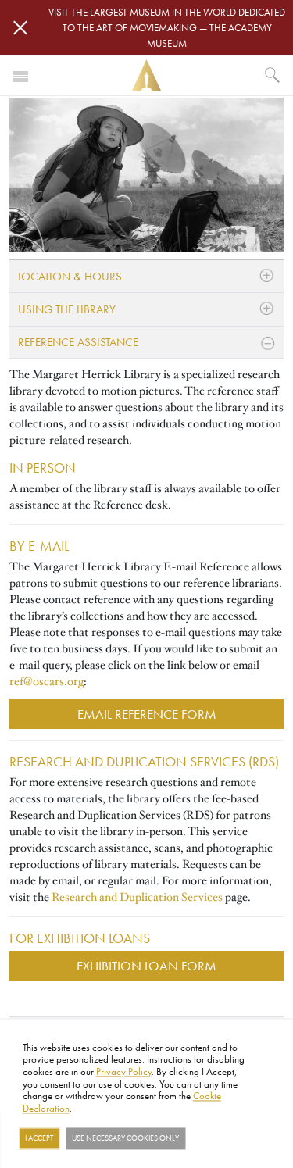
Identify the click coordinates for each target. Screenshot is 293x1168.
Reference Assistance (78, 341)
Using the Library (67, 309)
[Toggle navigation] (20, 75)
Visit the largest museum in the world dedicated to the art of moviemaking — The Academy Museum (166, 27)
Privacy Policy (124, 1071)
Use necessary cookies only (125, 1138)
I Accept (39, 1138)
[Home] (146, 75)
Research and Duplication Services (137, 897)
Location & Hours (70, 276)
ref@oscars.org (46, 681)
